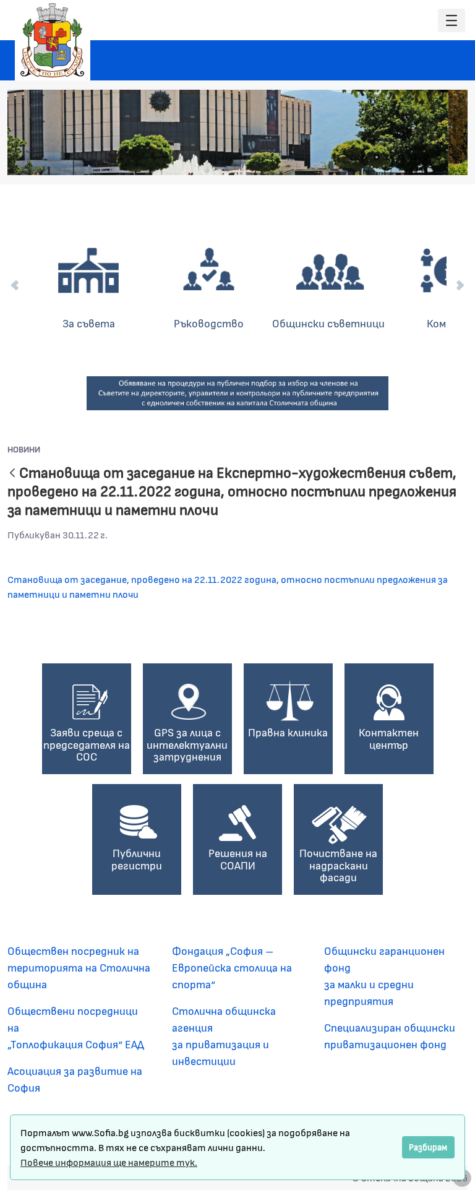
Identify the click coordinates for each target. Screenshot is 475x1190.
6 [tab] (426, 157)
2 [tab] (377, 157)
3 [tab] (389, 157)
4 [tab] (401, 157)
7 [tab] (438, 157)
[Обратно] (12, 474)
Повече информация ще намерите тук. (108, 1162)
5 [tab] (414, 157)
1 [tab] (364, 157)
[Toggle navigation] (451, 21)
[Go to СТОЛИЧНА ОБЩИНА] (52, 40)
